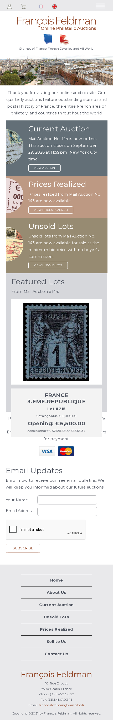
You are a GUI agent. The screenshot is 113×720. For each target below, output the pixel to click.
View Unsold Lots (48, 265)
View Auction (44, 168)
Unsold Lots (56, 617)
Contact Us (56, 654)
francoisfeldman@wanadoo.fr (62, 705)
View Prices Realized (51, 210)
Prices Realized (56, 629)
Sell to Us (56, 641)
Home (56, 580)
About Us (56, 592)
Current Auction (56, 604)
